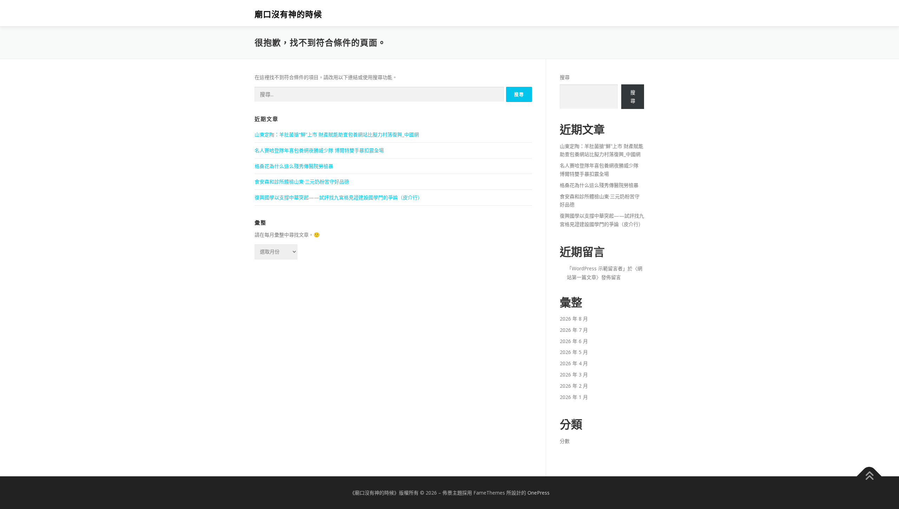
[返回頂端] (869, 476)
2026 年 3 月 (574, 374)
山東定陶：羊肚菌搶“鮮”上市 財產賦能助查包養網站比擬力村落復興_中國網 (337, 134)
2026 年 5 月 (574, 352)
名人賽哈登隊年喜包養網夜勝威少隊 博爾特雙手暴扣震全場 (319, 150)
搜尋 (565, 77)
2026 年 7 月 (574, 330)
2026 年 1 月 (574, 397)
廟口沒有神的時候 (288, 14)
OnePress (538, 492)
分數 (565, 441)
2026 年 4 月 (574, 363)
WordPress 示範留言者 (597, 268)
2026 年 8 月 (574, 318)
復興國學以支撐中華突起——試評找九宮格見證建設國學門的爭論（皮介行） (338, 197)
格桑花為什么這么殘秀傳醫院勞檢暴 (294, 166)
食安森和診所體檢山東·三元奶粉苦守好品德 (302, 181)
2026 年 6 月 (574, 341)
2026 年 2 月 (574, 385)
